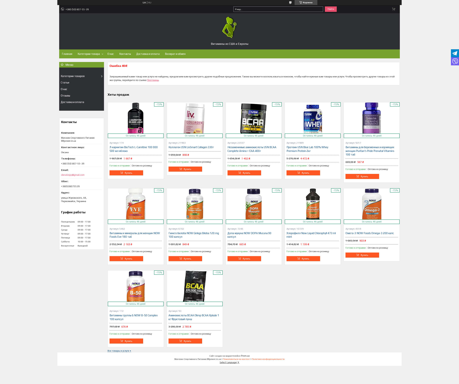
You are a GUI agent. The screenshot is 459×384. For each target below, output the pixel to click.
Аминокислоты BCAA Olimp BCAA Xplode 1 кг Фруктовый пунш (194, 317)
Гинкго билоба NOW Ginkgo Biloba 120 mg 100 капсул (194, 235)
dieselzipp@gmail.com (72, 175)
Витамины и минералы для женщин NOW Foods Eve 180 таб (135, 235)
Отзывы (65, 95)
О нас (110, 53)
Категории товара (89, 53)
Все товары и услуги (118, 350)
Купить (128, 173)
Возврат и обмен (175, 53)
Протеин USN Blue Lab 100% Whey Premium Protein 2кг (307, 149)
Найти (331, 9)
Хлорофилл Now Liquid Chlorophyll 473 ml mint (311, 235)
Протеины (153, 80)
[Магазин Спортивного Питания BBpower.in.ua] (229, 27)
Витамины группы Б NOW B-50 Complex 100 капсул (134, 317)
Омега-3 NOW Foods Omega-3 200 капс (370, 233)
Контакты (125, 53)
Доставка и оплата (148, 53)
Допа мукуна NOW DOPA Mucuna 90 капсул (249, 235)
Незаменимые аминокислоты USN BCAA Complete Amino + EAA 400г (252, 149)
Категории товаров (73, 76)
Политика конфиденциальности (268, 359)
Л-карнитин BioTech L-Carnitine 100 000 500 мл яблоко (134, 149)
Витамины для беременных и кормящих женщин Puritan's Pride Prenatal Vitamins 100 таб (370, 151)
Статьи (65, 82)
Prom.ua (245, 355)
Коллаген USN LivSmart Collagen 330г (191, 147)
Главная (67, 53)
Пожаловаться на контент (236, 359)
